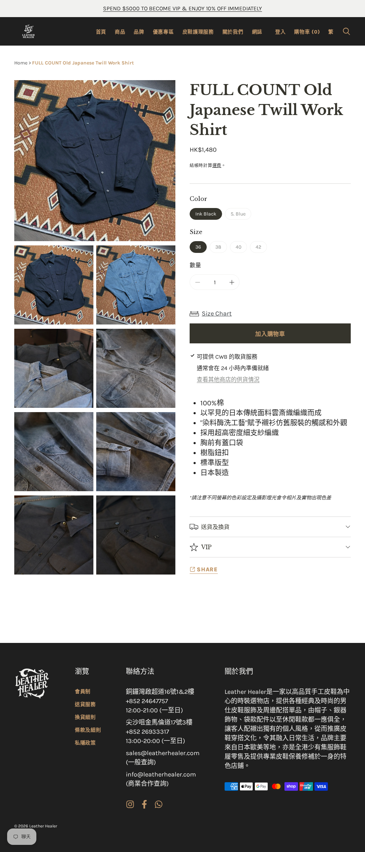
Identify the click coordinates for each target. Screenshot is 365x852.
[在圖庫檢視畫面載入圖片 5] (53, 451)
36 (198, 247)
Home (20, 63)
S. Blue (240, 215)
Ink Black (205, 214)
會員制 (83, 692)
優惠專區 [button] (163, 32)
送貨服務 (85, 704)
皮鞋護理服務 (198, 32)
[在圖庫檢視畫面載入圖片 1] (53, 284)
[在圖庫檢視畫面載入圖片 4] (135, 368)
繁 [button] (331, 32)
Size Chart (217, 313)
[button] (346, 31)
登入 (280, 32)
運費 (216, 165)
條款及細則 (88, 730)
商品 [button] (120, 32)
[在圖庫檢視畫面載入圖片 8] (135, 535)
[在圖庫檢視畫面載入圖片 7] (53, 535)
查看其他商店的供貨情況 (228, 379)
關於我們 (232, 32)
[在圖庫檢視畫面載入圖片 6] (135, 451)
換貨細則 (85, 717)
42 (261, 248)
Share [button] (207, 569)
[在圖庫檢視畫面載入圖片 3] (53, 368)
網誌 (257, 32)
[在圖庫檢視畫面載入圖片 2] (135, 284)
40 (241, 248)
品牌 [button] (139, 32)
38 (220, 248)
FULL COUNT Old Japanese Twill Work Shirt (83, 63)
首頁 (101, 32)
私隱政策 (85, 743)
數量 (195, 265)
